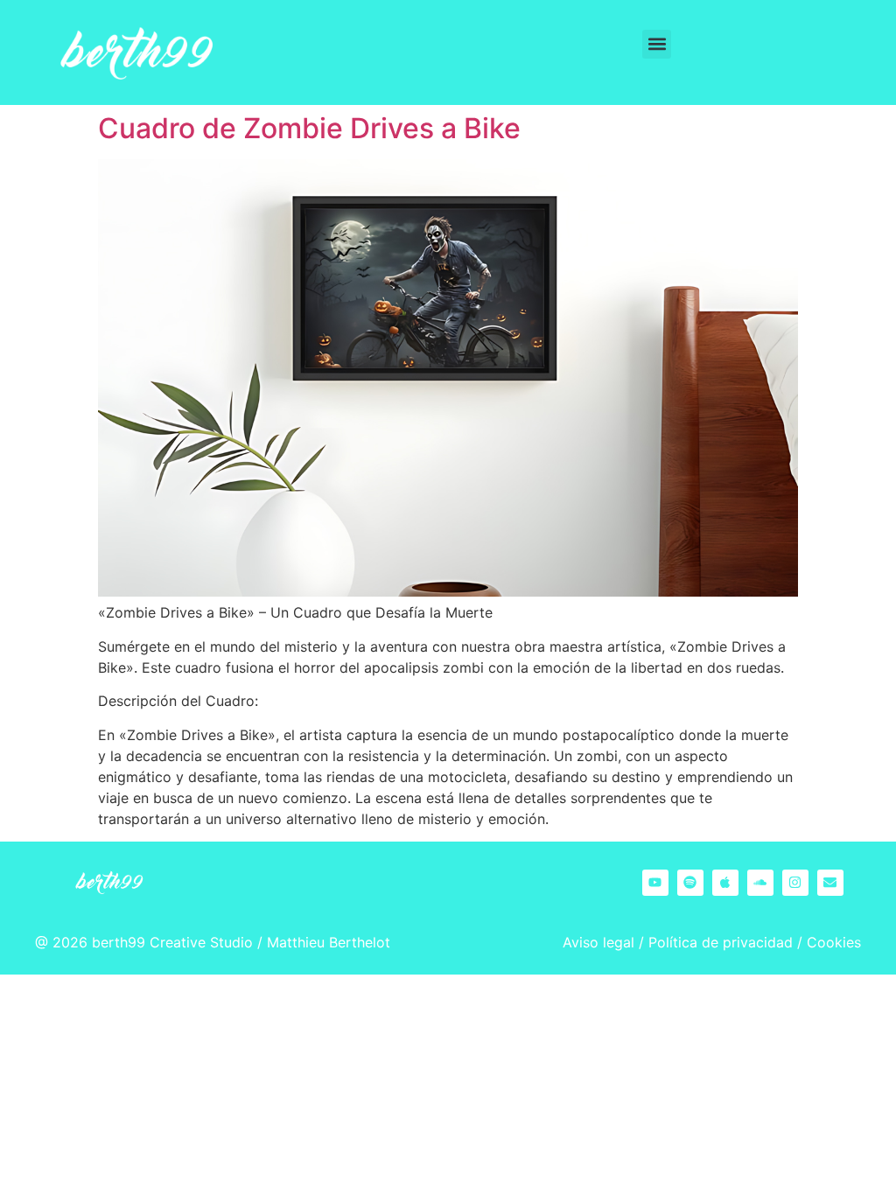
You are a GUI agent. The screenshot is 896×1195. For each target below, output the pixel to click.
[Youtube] (655, 883)
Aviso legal (598, 942)
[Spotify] (690, 883)
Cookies (834, 942)
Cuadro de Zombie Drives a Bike (309, 128)
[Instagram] (795, 883)
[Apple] (725, 883)
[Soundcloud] (760, 883)
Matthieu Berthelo (326, 942)
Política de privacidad (720, 942)
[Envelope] (830, 883)
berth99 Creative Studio (172, 942)
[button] (656, 44)
